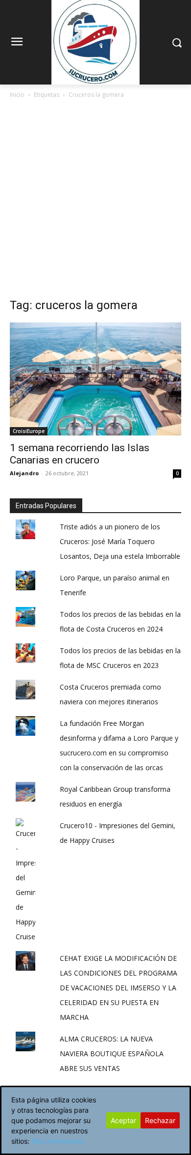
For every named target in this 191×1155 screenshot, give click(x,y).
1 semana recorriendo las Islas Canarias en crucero (79, 454)
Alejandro (24, 473)
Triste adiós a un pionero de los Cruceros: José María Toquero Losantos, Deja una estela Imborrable (120, 541)
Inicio (17, 94)
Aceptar (123, 1120)
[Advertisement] (95, 201)
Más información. (58, 1141)
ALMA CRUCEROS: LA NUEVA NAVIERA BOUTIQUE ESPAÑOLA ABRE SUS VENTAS (112, 1053)
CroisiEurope (29, 431)
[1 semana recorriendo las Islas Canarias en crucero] (95, 378)
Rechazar (160, 1120)
